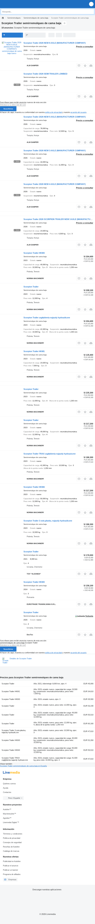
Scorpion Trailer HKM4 (34, 487)
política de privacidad (53, 112)
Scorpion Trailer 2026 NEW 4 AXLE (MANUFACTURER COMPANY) (55, 184)
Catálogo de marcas (11, 851)
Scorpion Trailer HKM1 (34, 351)
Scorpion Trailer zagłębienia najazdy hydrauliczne (47, 318)
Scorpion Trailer (31, 287)
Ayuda (5, 788)
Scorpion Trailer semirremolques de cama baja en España (23, 766)
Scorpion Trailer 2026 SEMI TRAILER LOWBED (45, 74)
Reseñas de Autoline (11, 847)
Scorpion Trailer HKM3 (34, 253)
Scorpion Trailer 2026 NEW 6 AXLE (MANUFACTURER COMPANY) (55, 43)
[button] (91, 4)
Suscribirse (8, 109)
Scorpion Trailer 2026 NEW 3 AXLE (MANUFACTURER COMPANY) (55, 151)
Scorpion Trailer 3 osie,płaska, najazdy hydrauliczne (48, 521)
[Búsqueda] (91, 11)
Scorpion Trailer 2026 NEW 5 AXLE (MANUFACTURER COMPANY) (55, 117)
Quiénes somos (9, 784)
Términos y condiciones (12, 834)
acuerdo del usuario (78, 112)
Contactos (7, 792)
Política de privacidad (11, 838)
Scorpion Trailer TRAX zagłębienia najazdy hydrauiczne (50, 454)
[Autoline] (2, 17)
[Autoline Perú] (16, 4)
